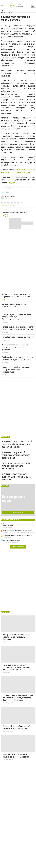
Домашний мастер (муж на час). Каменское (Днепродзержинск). (17, 727)
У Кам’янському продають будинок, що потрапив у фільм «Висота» (16, 477)
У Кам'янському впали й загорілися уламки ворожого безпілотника (16, 455)
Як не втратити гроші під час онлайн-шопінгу (14, 305)
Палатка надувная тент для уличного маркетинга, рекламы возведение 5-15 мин (16, 667)
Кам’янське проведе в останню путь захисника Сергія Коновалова (17, 466)
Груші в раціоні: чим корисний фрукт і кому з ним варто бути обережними (17, 328)
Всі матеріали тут (18, 512)
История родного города (13, 499)
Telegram (11, 182)
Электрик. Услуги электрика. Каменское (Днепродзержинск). (16, 755)
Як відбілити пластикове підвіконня (17, 337)
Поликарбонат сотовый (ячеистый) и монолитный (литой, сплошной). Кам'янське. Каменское (18, 697)
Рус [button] (33, 6)
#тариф (8, 192)
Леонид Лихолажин (10, 196)
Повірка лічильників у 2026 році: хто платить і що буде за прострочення (17, 358)
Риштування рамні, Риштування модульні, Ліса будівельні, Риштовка (16, 636)
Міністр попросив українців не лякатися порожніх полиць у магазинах (15, 347)
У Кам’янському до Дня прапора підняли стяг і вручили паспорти (16, 295)
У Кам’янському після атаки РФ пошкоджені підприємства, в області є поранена (17, 444)
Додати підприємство (18, 546)
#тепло (3, 192)
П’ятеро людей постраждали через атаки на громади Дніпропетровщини (16, 316)
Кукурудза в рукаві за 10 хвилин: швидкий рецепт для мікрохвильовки (16, 369)
